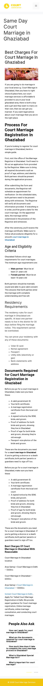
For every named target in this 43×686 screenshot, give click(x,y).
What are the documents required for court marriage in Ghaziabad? (20, 639)
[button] (21, 631)
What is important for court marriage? (20, 663)
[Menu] (36, 5)
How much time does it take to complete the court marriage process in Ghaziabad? (21, 648)
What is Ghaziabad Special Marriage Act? (20, 656)
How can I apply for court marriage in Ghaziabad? (19, 631)
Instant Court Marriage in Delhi (18, 594)
